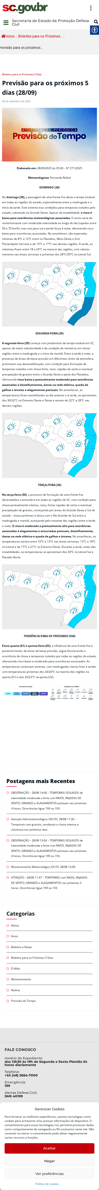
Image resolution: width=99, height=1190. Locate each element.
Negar (49, 1161)
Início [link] (10, 36)
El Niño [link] (15, 969)
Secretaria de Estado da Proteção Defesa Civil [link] (50, 23)
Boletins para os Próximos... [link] (40, 36)
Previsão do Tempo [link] (23, 1001)
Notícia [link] (15, 990)
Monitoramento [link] (21, 979)
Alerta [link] (15, 925)
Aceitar (49, 1148)
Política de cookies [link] (47, 1184)
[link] (25, 8)
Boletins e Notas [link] (21, 947)
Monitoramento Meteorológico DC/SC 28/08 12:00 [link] (43, 867)
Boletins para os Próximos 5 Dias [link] (21, 74)
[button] (72, 7)
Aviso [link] (14, 936)
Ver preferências (49, 1173)
